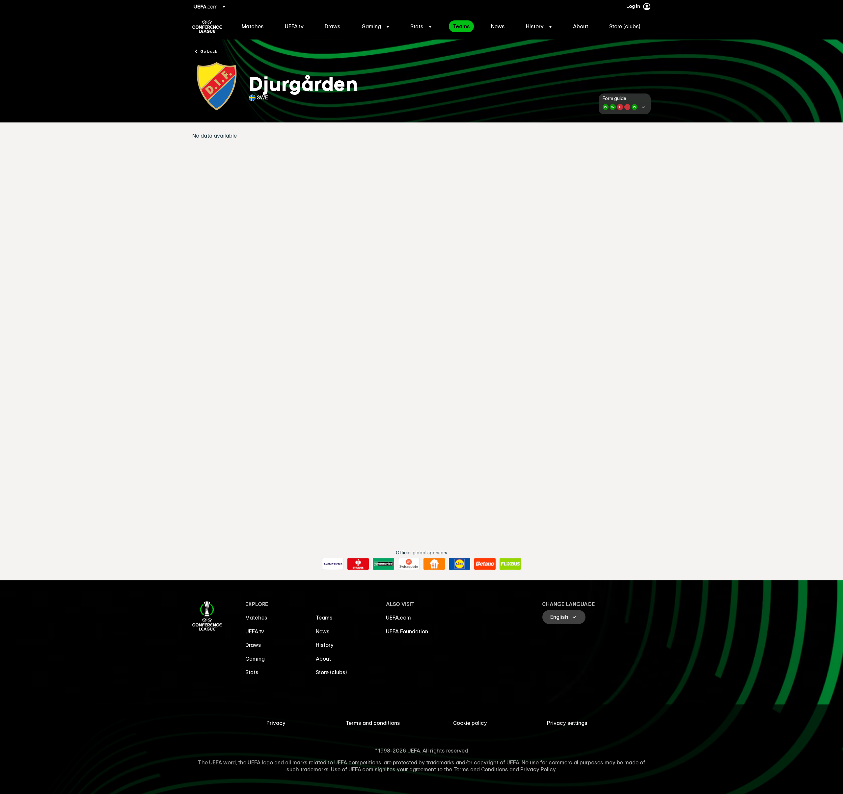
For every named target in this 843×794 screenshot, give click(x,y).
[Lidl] (459, 564)
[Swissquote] (409, 564)
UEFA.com (398, 618)
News (323, 631)
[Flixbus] (510, 564)
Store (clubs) (331, 672)
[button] (375, 26)
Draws (253, 645)
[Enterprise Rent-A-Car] (383, 564)
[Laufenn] (332, 564)
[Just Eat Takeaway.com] (434, 564)
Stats (251, 672)
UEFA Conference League (207, 26)
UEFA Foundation (407, 631)
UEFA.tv (254, 631)
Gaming (255, 659)
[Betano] (485, 564)
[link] (252, 26)
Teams (324, 618)
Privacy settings (567, 723)
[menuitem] (255, 26)
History (325, 645)
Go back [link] (208, 51)
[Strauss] (358, 564)
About (323, 659)
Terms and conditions (373, 723)
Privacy (276, 723)
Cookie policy (470, 723)
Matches (256, 618)
